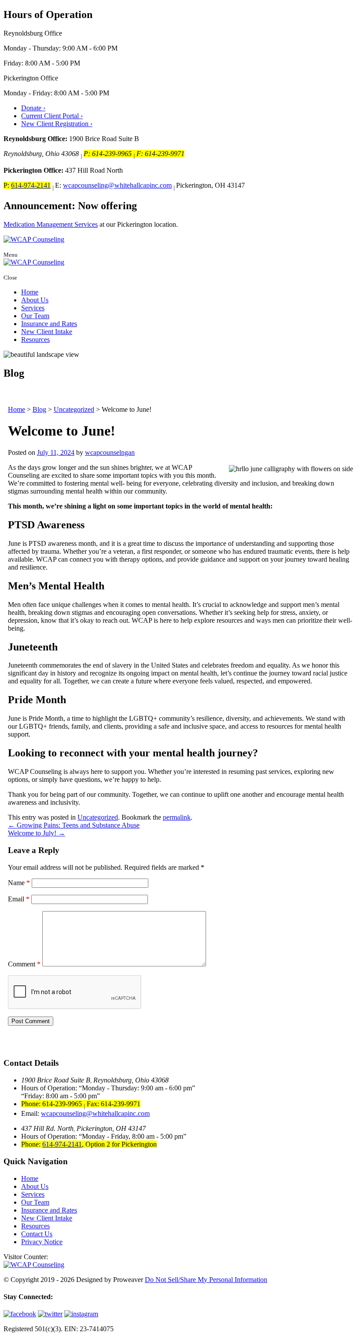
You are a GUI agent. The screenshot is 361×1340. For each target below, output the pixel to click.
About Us (34, 300)
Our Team (35, 316)
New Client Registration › (56, 123)
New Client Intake (46, 331)
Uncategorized (97, 817)
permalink (177, 817)
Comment (24, 964)
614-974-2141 (31, 185)
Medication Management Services (51, 224)
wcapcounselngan (110, 452)
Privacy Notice (42, 1242)
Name (19, 882)
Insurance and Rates (49, 323)
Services (32, 308)
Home (29, 292)
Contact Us (36, 1234)
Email (18, 899)
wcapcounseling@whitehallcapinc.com (117, 185)
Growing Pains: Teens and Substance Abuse (74, 825)
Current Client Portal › (52, 116)
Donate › (33, 108)
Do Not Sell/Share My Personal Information (206, 1279)
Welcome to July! (36, 833)
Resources (35, 339)
